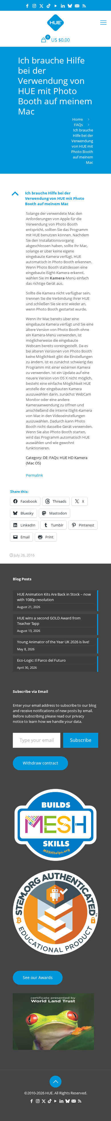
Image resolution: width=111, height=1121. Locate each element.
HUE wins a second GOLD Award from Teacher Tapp (49, 620)
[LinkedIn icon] (63, 6)
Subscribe (80, 740)
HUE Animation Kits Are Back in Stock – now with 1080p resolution (54, 597)
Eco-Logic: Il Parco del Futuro (41, 660)
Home (77, 119)
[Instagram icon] (34, 6)
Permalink (34, 475)
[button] (55, 198)
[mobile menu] (103, 22)
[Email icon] (77, 6)
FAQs (78, 124)
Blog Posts (22, 578)
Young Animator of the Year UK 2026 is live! (53, 641)
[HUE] (55, 22)
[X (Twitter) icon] (41, 6)
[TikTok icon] (48, 6)
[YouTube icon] (56, 6)
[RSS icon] (84, 6)
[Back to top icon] (55, 1082)
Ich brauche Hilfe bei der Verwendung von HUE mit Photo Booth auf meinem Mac (82, 146)
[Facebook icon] (27, 6)
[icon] (70, 6)
